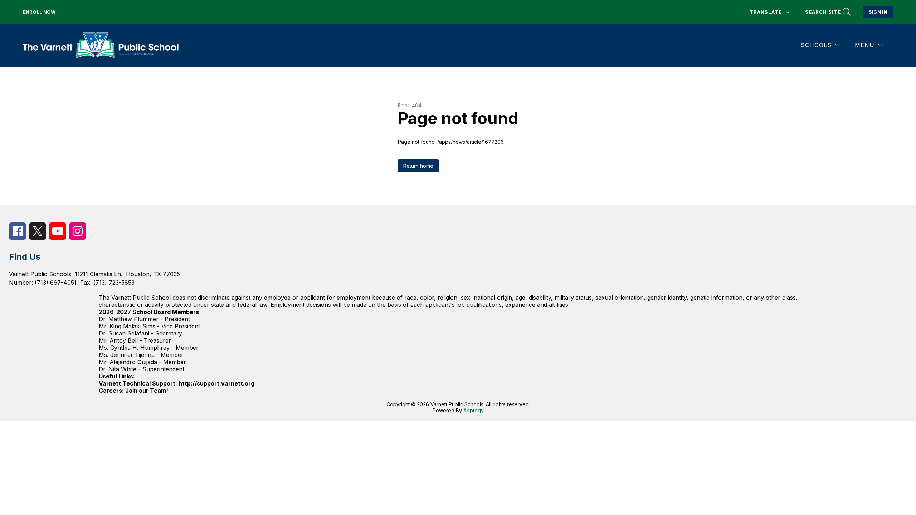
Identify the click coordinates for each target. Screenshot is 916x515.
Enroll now (39, 12)
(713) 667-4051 (56, 282)
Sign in (878, 12)
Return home (418, 166)
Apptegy (473, 410)
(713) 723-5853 (114, 282)
